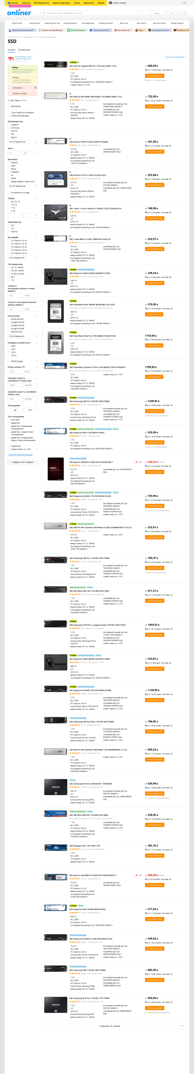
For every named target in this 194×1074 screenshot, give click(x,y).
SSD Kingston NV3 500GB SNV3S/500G (87, 909)
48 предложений (154, 185)
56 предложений (154, 700)
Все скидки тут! (124, 30)
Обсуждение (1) (92, 212)
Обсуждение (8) (93, 178)
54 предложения (154, 793)
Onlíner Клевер (119, 3)
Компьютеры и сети (30, 37)
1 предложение (154, 345)
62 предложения (154, 506)
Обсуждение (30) (94, 973)
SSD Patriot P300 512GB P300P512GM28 (88, 141)
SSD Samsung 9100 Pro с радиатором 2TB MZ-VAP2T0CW (97, 625)
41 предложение (154, 885)
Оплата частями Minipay (52, 30)
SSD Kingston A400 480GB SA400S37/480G (89, 659)
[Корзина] (184, 13)
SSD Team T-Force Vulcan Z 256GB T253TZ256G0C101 (95, 208)
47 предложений (154, 537)
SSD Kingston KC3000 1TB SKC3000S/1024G (90, 496)
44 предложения (154, 759)
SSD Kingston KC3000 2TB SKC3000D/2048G (90, 690)
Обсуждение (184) (95, 276)
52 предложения (154, 568)
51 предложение (154, 919)
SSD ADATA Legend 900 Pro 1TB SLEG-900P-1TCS (92, 66)
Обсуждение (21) (94, 404)
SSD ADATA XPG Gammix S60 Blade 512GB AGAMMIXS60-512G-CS (100, 527)
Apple (141, 30)
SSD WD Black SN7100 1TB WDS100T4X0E (89, 591)
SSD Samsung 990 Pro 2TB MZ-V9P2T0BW (89, 401)
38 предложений (154, 249)
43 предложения (154, 75)
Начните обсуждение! (95, 69)
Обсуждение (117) (95, 787)
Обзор (115, 429)
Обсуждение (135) (94, 499)
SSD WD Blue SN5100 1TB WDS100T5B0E (88, 815)
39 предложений (154, 283)
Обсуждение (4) (93, 145)
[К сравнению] (43, 62)
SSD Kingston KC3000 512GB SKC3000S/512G (90, 938)
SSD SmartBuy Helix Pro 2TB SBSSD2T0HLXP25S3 (92, 336)
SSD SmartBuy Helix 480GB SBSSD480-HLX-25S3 (92, 304)
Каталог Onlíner (14, 37)
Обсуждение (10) (93, 725)
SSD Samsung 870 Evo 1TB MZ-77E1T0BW (89, 998)
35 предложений (154, 472)
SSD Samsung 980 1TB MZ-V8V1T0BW (87, 970)
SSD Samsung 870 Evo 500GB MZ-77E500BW (90, 783)
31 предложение (154, 218)
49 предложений (154, 151)
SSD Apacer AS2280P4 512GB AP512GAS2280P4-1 (93, 875)
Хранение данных (48, 37)
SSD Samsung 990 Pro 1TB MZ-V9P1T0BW (89, 558)
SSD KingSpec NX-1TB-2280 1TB (84, 845)
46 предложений (154, 1008)
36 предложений (154, 825)
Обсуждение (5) (93, 878)
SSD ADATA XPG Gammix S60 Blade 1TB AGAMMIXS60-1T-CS (98, 749)
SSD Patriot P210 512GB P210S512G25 (87, 175)
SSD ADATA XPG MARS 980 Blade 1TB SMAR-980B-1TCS (95, 96)
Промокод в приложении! (22, 30)
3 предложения (154, 314)
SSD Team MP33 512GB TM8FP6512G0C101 (90, 239)
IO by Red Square (78, 30)
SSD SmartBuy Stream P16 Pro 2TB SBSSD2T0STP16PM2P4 (97, 367)
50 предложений (154, 411)
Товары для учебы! (101, 30)
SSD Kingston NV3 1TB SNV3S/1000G (86, 432)
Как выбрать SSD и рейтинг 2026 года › (23, 57)
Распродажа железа (160, 30)
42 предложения (154, 106)
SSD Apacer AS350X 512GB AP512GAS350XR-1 (91, 462)
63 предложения (154, 442)
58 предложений (154, 668)
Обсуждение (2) (91, 100)
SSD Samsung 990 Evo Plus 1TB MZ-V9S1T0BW (91, 721)
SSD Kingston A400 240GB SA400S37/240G (89, 273)
